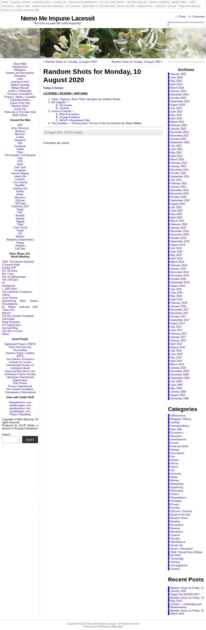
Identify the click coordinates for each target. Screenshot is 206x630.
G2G (20, 161)
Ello (20, 143)
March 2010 (177, 364)
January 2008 (178, 391)
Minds (20, 194)
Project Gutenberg (20, 414)
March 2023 (177, 121)
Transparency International (20, 392)
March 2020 (177, 220)
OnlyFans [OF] (20, 206)
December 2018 (179, 272)
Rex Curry (8, 273)
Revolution (176, 531)
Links (20, 78)
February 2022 (178, 162)
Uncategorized (178, 565)
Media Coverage (20, 84)
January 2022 (178, 166)
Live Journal (20, 182)
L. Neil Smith (9, 288)
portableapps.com (20, 411)
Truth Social (20, 227)
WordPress (103, 626)
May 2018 (176, 296)
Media (173, 477)
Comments (198, 16)
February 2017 (178, 333)
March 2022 (177, 159)
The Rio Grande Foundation (18, 315)
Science (175, 535)
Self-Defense (177, 541)
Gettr (20, 164)
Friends (174, 449)
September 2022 (180, 142)
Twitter (20, 230)
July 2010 (176, 350)
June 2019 (176, 251)
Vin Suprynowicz (12, 324)
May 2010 (176, 357)
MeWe (20, 191)
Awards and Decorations (20, 72)
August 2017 (177, 323)
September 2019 (180, 241)
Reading (175, 521)
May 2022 (176, 152)
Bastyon (20, 131)
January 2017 (178, 337)
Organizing (176, 487)
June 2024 (176, 77)
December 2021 (179, 169)
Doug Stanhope (11, 321)
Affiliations (20, 69)
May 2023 (176, 115)
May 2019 (176, 255)
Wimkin (20, 236)
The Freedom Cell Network (20, 155)
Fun (172, 456)
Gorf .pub (20, 167)
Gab (20, 158)
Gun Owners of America (20, 359)
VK (20, 233)
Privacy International (20, 386)
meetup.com (20, 188)
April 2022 (176, 156)
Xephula (20, 245)
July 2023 (176, 108)
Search (6, 434)
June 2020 (176, 210)
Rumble (20, 215)
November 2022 (179, 135)
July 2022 (176, 145)
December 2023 (179, 94)
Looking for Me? (20, 81)
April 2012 (176, 343)
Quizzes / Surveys (181, 511)
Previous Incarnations (20, 93)
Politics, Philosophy (20, 90)
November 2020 (179, 193)
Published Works (20, 99)
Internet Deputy (20, 173)
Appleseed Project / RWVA (20, 344)
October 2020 (178, 196)
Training (175, 562)
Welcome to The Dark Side (20, 112)
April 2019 (176, 258)
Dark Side (176, 429)
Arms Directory (20, 128)
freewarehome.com (20, 402)
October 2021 (178, 173)
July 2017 (176, 326)
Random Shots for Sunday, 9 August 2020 (136, 61)
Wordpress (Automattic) (20, 239)
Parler (20, 209)
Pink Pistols (20, 383)
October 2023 (178, 97)
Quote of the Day (20, 102)
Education (20, 75)
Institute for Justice (20, 362)
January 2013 (178, 340)
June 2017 (176, 330)
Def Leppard (58, 102)
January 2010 (178, 367)
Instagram (20, 170)
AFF (20, 125)
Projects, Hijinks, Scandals (20, 96)
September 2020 (180, 200)
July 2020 (176, 207)
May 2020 (176, 214)
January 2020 (178, 227)
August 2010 (177, 347)
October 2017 (178, 316)
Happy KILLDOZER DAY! (185, 594)
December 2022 (179, 132)
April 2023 (176, 118)
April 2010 (176, 360)
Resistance (176, 524)
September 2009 (180, 377)
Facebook (20, 146)
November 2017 (179, 313)
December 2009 (179, 371)
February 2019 (178, 265)
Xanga (20, 242)
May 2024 (176, 80)
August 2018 (177, 285)
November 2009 (179, 374)
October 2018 (178, 278)
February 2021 (178, 183)
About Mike (20, 63)
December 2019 (179, 231)
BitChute (20, 134)
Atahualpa (117, 626)
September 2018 (180, 282)
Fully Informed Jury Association (20, 349)
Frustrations (177, 453)
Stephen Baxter (111, 99)
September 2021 (180, 176)
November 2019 (179, 234)
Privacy (174, 504)
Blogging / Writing (180, 418)
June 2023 (176, 111)
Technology (177, 558)
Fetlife (20, 149)
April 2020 (176, 217)
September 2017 (180, 319)
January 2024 (178, 91)
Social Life (20, 108)
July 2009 (176, 381)
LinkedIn (20, 179)
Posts (182, 16)
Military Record (20, 87)
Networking (176, 483)
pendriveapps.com (20, 405)
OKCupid (20, 203)
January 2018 (178, 306)
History (174, 463)
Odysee (20, 200)
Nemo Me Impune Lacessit (58, 18)
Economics (176, 432)
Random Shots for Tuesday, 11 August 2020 (71, 61)
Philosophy (176, 490)
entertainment (178, 439)
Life (172, 470)
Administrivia (20, 66)
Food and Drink (179, 446)
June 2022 (176, 149)
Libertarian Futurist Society (20, 374)
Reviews (175, 528)
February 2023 (178, 125)
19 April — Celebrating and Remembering (185, 606)
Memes (174, 480)
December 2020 (179, 190)
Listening (175, 473)
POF (20, 212)
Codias (20, 137)
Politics (174, 494)
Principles (176, 500)
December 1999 (179, 398)
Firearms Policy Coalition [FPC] (20, 355)
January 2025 (178, 74)
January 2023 (178, 128)
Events (174, 442)
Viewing (174, 568)
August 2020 (177, 203)
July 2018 (176, 289)
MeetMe (20, 185)
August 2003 (177, 395)
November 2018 (179, 275)
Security (175, 538)
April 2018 (176, 299)
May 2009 (176, 388)
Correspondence (179, 425)
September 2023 (180, 101)
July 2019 (176, 248)
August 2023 (177, 104)
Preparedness (178, 497)
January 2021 (178, 186)
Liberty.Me (20, 176)
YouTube (20, 248)
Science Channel (61, 111)
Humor (174, 466)
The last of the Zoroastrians (96, 123)
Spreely (20, 218)
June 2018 (176, 292)
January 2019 (178, 268)
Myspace (20, 197)
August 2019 (177, 244)
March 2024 (177, 87)
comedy (175, 422)
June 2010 (176, 354)
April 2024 (176, 84)
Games (174, 459)
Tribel (20, 224)
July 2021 (176, 179)
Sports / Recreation (181, 548)
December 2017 (179, 309)
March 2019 (177, 261)
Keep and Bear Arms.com (20, 371)
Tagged (20, 221)
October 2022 (178, 138)
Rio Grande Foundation (20, 389)
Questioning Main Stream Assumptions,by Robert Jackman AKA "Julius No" (20, 305)
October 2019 (178, 237)
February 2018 (178, 302)
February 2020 (178, 224)
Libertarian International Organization (20, 379)
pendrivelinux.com (20, 408)
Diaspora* (20, 140)
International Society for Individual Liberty (20, 367)
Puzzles (175, 507)
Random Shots (20, 105)
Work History (20, 115)
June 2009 (176, 384)
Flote (20, 152)
